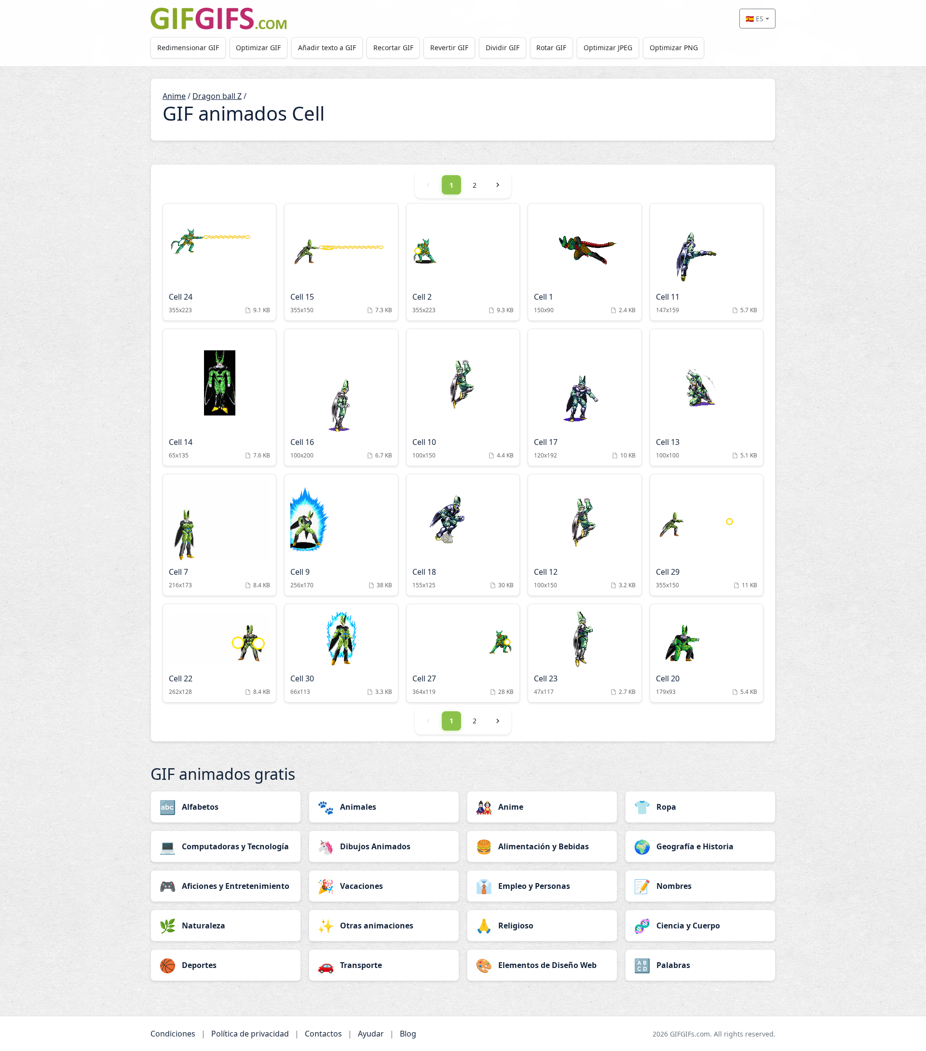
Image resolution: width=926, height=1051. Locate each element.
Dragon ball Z (217, 96)
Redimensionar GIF (188, 47)
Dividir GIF (502, 47)
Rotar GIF (551, 47)
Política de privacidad (250, 1033)
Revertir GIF (449, 47)
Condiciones (172, 1033)
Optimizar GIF (258, 47)
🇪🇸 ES (754, 18)
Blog (408, 1033)
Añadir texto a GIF (327, 47)
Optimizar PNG (674, 47)
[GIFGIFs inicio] (218, 18)
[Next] (497, 184)
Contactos (323, 1033)
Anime (174, 96)
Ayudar (371, 1033)
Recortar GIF (393, 47)
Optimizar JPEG (608, 47)
